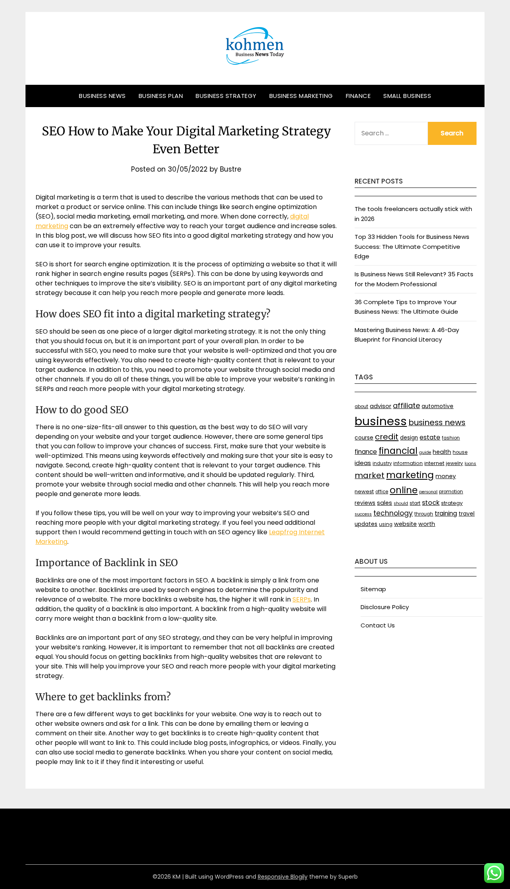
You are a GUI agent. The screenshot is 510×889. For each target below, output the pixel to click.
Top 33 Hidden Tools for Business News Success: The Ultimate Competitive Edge (412, 246)
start (415, 503)
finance (366, 451)
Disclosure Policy (385, 607)
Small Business (407, 96)
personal (428, 492)
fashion (451, 438)
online (404, 490)
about (361, 406)
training (446, 513)
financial (398, 450)
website (405, 524)
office (381, 491)
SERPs (301, 599)
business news (436, 422)
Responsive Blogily (283, 877)
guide (425, 452)
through (423, 514)
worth (426, 524)
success (363, 514)
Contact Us (378, 625)
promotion (451, 491)
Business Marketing (301, 96)
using (385, 524)
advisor (380, 406)
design (409, 438)
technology (393, 513)
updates (366, 524)
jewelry (454, 463)
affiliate (406, 405)
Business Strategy (226, 96)
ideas (363, 463)
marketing (410, 475)
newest (364, 491)
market (369, 475)
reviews (365, 503)
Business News (102, 96)
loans (470, 464)
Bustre (230, 169)
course (364, 438)
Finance (358, 96)
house (460, 452)
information (408, 463)
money (445, 476)
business (381, 421)
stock (430, 502)
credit (386, 436)
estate (430, 437)
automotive (437, 406)
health (442, 452)
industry (382, 463)
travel (467, 514)
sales (384, 503)
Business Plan (161, 96)
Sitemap (373, 589)
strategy (452, 503)
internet (434, 463)
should (401, 503)
